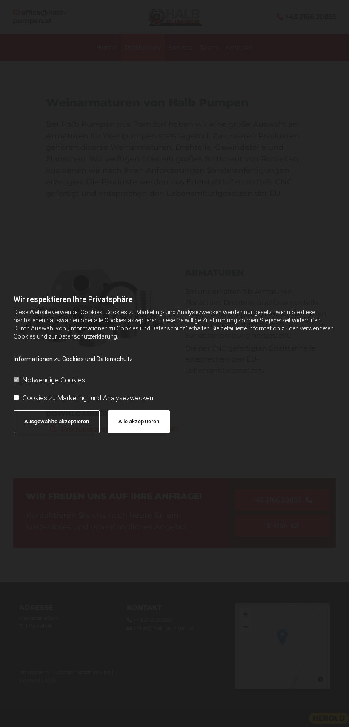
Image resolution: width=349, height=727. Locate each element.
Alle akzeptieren (138, 421)
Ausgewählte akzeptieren (56, 421)
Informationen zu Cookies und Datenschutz (73, 359)
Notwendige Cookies (54, 380)
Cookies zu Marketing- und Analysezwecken (88, 398)
